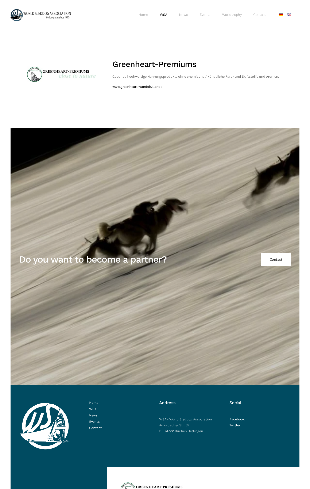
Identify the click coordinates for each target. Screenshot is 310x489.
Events (204, 15)
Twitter (234, 425)
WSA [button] (163, 15)
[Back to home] (41, 14)
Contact (259, 15)
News (183, 15)
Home (143, 15)
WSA (92, 409)
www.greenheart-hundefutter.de (137, 87)
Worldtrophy (232, 15)
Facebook (237, 419)
